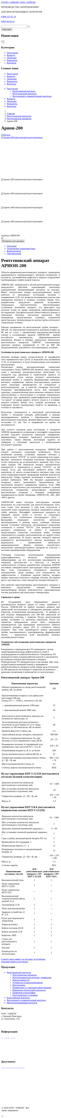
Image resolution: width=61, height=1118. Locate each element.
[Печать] (5, 135)
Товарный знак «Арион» (13, 1072)
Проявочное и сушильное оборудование (31, 987)
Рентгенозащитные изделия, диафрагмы (31, 977)
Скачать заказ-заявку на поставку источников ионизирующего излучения (23, 960)
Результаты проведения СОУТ (15, 1091)
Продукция (12, 53)
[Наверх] (2, 1116)
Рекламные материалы (13, 1051)
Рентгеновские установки (25, 995)
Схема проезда (8, 1081)
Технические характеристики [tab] (21, 248)
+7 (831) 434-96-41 (10, 1021)
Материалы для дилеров (13, 241)
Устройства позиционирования (27, 982)
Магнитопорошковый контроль (22, 1003)
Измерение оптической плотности (29, 990)
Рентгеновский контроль (24, 93)
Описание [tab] (12, 246)
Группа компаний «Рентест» (15, 1046)
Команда (11, 55)
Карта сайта (7, 1056)
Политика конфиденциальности (16, 1095)
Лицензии (12, 58)
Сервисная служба (10, 1042)
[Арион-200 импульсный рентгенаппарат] (22, 137)
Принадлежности (20, 980)
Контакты (11, 63)
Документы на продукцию (14, 1086)
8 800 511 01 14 (8, 16)
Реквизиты (12, 60)
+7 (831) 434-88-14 (10, 1024)
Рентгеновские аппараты (19, 118)
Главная (10, 113)
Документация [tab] (14, 253)
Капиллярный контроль (23, 91)
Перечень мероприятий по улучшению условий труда (27, 1100)
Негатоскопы (18, 985)
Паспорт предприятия (11, 1076)
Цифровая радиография (23, 992)
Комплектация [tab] (14, 251)
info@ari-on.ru (7, 21)
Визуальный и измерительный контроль (31, 96)
